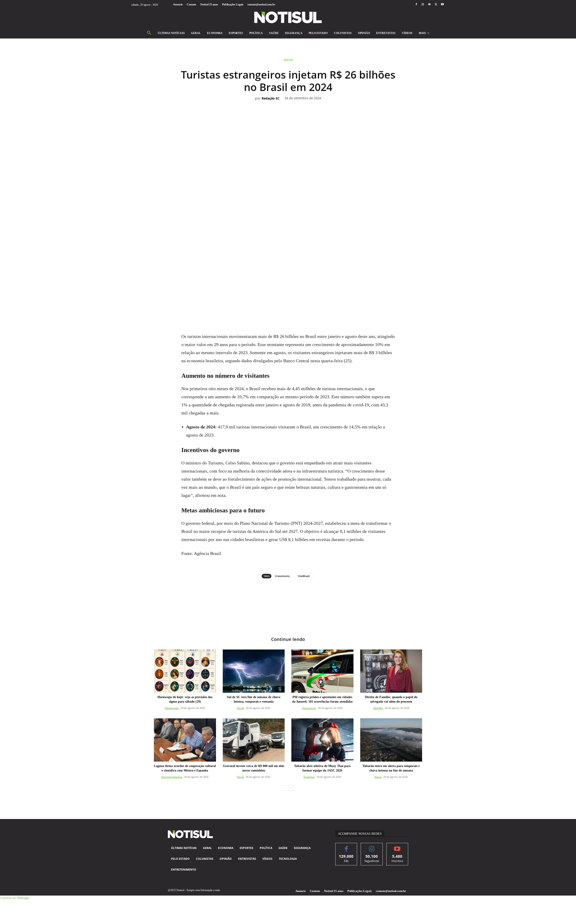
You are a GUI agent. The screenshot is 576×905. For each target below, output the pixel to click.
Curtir (346, 846)
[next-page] (291, 788)
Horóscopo (172, 708)
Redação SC (270, 98)
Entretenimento (171, 777)
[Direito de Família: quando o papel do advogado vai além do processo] (391, 671)
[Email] (303, 301)
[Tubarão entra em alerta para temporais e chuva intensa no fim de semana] (391, 740)
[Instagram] (423, 4)
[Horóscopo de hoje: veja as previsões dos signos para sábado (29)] (185, 671)
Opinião (378, 708)
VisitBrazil (304, 576)
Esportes (309, 777)
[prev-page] (283, 788)
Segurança (309, 708)
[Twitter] (436, 4)
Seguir (371, 846)
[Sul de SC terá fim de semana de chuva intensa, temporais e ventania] (254, 671)
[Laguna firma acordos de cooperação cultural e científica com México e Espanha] (185, 740)
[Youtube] (442, 4)
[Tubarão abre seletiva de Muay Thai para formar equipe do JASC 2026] (322, 740)
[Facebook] (416, 4)
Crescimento (282, 576)
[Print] (313, 301)
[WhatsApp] (282, 301)
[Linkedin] (293, 301)
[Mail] (429, 4)
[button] (149, 33)
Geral (288, 60)
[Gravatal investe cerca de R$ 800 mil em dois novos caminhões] (254, 740)
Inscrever (397, 846)
